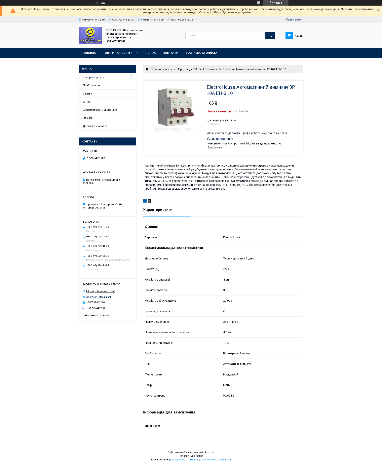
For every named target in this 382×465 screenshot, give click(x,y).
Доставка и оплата (95, 126)
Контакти (170, 52)
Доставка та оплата (201, 52)
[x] (149, 201)
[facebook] (145, 201)
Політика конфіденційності (216, 459)
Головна (89, 52)
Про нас (150, 52)
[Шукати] (270, 35)
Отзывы (88, 118)
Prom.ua (209, 452)
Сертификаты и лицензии (100, 109)
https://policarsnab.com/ (100, 291)
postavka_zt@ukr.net (98, 296)
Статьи (87, 93)
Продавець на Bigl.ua (191, 456)
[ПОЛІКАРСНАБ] (90, 42)
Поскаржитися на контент (184, 459)
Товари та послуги (118, 52)
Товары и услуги (93, 77)
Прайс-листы (91, 85)
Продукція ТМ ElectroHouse (196, 69)
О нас (86, 101)
